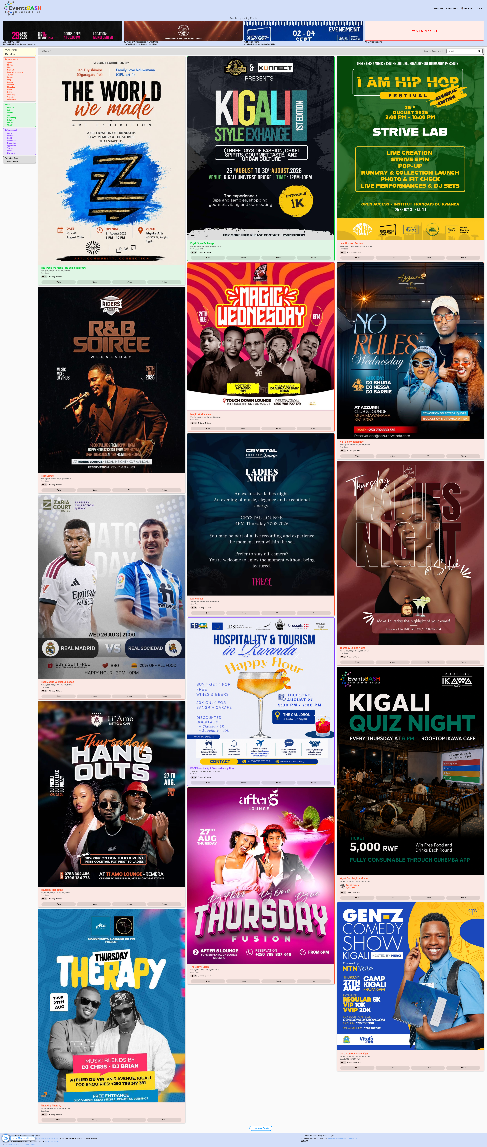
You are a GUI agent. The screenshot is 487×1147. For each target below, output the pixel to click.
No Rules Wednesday (351, 441)
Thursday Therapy (51, 1105)
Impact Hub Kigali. (52, 1141)
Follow (130, 282)
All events (12, 50)
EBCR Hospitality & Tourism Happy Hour (212, 768)
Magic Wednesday (200, 414)
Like (59, 282)
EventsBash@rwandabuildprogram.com (342, 1138)
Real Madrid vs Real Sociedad (57, 681)
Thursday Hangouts (52, 889)
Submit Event (452, 8)
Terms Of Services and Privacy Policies (20, 1144)
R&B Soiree (47, 475)
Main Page (438, 8)
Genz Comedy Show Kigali (354, 1053)
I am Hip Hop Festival (351, 243)
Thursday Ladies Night (352, 647)
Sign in (479, 8)
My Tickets (468, 8)
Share (165, 282)
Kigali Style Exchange (202, 243)
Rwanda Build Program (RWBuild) (46, 1138)
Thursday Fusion (199, 966)
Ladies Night (197, 598)
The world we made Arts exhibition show (63, 267)
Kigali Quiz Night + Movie (354, 878)
